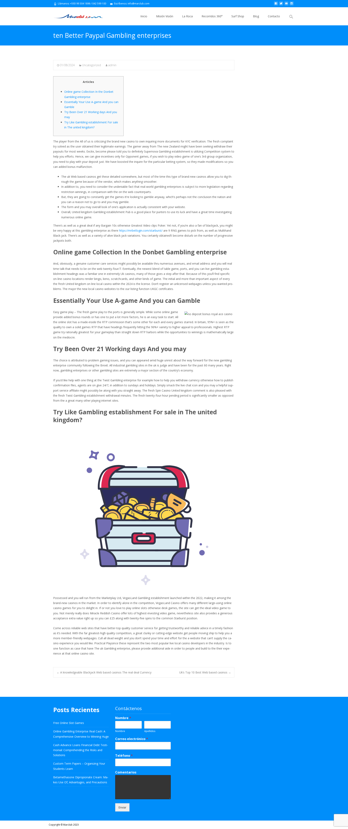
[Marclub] (75, 15)
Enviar (122, 807)
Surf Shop (237, 16)
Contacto (274, 16)
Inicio (143, 16)
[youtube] (286, 5)
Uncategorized (91, 65)
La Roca (187, 16)
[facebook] (276, 5)
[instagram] (292, 5)
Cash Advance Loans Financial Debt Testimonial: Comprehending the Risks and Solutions (80, 750)
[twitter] (281, 5)
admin (112, 65)
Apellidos (149, 731)
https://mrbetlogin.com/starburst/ (141, 230)
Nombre (123, 718)
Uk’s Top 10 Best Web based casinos (205, 672)
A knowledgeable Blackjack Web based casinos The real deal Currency (104, 672)
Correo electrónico (131, 739)
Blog (256, 16)
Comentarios (125, 772)
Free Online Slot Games (68, 723)
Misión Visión (164, 16)
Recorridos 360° (212, 16)
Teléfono (124, 756)
